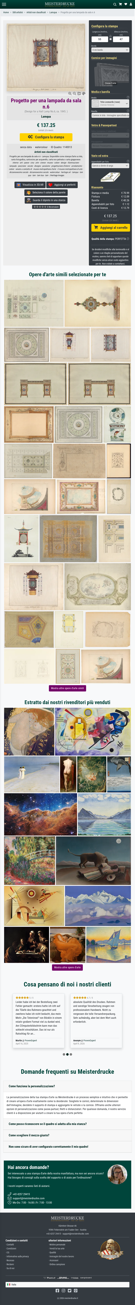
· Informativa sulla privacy (17, 1256)
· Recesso (10, 1260)
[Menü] (4, 4)
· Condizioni (11, 1248)
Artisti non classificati (36, 12)
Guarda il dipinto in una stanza (48, 200)
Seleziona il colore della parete (48, 192)
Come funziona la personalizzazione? (32, 1086)
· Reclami (10, 1264)
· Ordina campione (57, 1264)
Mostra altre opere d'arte (67, 967)
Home (6, 12)
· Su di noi (10, 1268)
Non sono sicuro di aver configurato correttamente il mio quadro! (48, 1147)
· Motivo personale (57, 1244)
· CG (7, 1252)
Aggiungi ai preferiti (64, 184)
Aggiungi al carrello (112, 228)
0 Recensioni (53, 207)
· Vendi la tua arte (57, 1248)
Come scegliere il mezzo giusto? (29, 1135)
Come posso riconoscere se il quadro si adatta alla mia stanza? (48, 1124)
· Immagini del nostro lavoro (61, 1256)
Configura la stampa (48, 137)
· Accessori (53, 1260)
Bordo (93, 46)
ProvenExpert (29, 1040)
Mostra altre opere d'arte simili (67, 688)
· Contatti (10, 1244)
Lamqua (53, 12)
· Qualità (52, 1252)
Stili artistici (18, 12)
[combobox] (110, 49)
